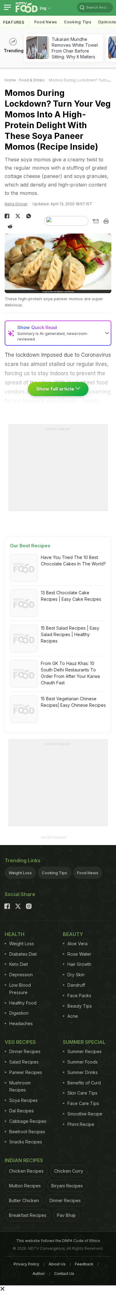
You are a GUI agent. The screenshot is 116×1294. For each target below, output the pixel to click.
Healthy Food (23, 1002)
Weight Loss (20, 872)
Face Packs (79, 995)
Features (13, 22)
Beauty (73, 934)
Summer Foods (82, 1061)
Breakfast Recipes (27, 1215)
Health (14, 934)
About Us (57, 1264)
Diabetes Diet (23, 954)
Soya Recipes (23, 1100)
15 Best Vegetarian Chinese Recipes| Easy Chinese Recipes (73, 702)
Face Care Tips (83, 1103)
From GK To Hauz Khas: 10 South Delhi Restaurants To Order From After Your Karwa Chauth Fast (70, 673)
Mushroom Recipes (20, 1086)
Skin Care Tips (82, 1092)
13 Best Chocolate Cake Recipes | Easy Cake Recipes (71, 596)
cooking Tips (77, 22)
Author (38, 1273)
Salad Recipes (24, 1061)
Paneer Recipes (25, 1072)
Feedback (84, 1264)
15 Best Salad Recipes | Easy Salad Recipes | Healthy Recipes (70, 634)
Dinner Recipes (25, 1051)
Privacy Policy (26, 1264)
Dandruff (76, 985)
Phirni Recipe (80, 1124)
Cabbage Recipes (27, 1121)
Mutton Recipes (25, 1185)
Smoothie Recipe (84, 1113)
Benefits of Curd (84, 1082)
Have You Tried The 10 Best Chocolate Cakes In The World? (73, 560)
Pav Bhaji (66, 1215)
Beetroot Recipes (27, 1131)
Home (10, 80)
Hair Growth (79, 964)
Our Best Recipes (30, 546)
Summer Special (84, 1042)
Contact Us (64, 1273)
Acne (72, 1016)
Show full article (55, 389)
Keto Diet (18, 964)
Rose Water (79, 954)
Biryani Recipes (67, 1185)
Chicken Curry (68, 1171)
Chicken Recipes (26, 1171)
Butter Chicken (24, 1200)
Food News (45, 22)
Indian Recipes (24, 1160)
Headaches (21, 1023)
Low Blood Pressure (20, 988)
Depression (21, 974)
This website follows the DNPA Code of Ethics (58, 1240)
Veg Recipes (20, 1042)
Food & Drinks (32, 80)
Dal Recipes (21, 1110)
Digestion (18, 1013)
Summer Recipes (84, 1051)
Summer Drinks (82, 1072)
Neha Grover (16, 204)
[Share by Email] (95, 221)
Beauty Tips (79, 1006)
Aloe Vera (77, 943)
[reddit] (10, 226)
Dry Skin (75, 974)
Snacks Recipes (25, 1141)
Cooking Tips (54, 872)
